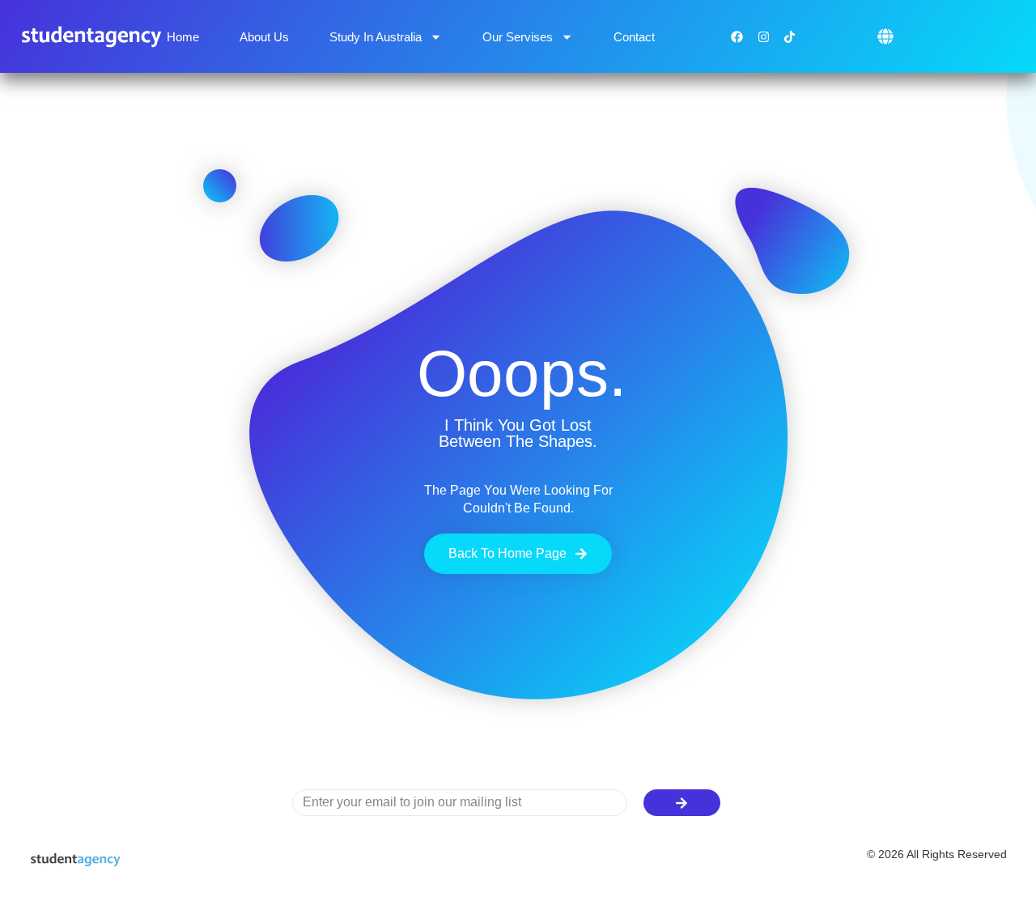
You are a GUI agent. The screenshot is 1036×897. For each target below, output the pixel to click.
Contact (634, 37)
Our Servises (517, 37)
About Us (264, 37)
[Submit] (682, 802)
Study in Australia (375, 37)
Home (183, 37)
